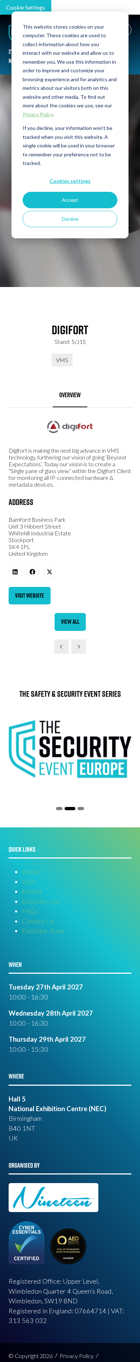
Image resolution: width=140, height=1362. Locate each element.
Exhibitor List (41, 901)
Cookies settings (70, 181)
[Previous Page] (61, 646)
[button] (30, 596)
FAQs (30, 911)
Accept (70, 200)
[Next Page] (78, 646)
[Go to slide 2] (59, 808)
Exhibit (32, 891)
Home (30, 872)
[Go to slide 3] (70, 808)
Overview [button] (70, 394)
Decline (70, 219)
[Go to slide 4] (81, 808)
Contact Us (38, 921)
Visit (28, 882)
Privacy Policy (77, 1355)
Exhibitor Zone (43, 931)
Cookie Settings (25, 7)
